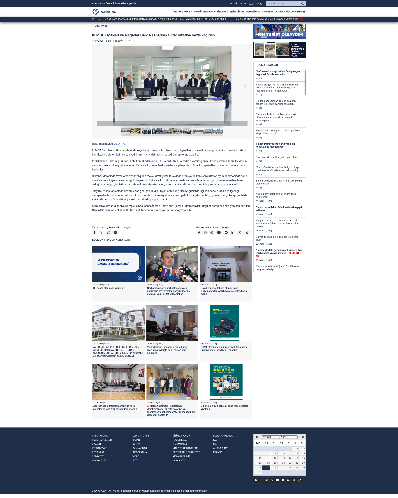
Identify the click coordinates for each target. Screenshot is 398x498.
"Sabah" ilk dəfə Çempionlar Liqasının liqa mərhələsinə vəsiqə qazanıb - (279, 253)
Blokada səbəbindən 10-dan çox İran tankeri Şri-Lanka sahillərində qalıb (276, 102)
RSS (215, 444)
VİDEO (298, 11)
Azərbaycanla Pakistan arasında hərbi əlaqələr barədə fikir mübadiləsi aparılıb (115, 407)
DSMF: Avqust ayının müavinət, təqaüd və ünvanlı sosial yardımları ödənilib (224, 349)
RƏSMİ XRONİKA (183, 11)
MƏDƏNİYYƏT (253, 11)
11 (268, 458)
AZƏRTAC (120, 143)
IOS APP (217, 452)
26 (275, 467)
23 (303, 463)
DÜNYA (136, 444)
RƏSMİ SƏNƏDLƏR (204, 11)
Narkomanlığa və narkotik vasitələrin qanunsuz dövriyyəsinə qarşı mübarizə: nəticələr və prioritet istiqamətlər (168, 291)
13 (283, 458)
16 (303, 458)
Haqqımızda (180, 440)
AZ (222, 3)
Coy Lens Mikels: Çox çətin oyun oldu (276, 157)
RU (227, 3)
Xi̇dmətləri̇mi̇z (181, 456)
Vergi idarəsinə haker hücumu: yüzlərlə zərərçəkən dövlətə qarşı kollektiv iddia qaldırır (277, 223)
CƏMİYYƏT (267, 11)
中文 (259, 3)
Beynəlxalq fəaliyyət (186, 452)
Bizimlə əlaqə (181, 435)
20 (283, 463)
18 (268, 463)
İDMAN (136, 440)
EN (231, 3)
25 (268, 467)
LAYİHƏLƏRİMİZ (283, 11)
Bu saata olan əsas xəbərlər (108, 288)
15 (297, 458)
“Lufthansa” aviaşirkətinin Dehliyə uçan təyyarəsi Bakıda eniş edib (278, 73)
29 (297, 467)
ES (245, 3)
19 (275, 463)
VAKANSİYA (179, 460)
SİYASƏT (222, 11)
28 (290, 467)
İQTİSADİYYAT (236, 11)
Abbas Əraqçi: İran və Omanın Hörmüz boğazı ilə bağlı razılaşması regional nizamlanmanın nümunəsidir (277, 87)
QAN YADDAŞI (139, 448)
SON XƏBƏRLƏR (268, 64)
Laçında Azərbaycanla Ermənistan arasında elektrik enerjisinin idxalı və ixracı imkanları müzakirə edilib (143, 19)
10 (260, 458)
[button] (172, 86)
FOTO (135, 460)
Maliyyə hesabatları (185, 448)
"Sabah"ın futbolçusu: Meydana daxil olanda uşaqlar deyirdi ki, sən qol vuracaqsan (276, 117)
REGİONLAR (98, 452)
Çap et (116, 40)
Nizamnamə (180, 444)
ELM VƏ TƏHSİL (140, 435)
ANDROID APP (220, 448)
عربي (252, 3)
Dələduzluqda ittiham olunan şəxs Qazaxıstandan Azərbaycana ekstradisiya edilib (224, 291)
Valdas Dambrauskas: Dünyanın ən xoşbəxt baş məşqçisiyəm (275, 145)
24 (260, 467)
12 (275, 458)
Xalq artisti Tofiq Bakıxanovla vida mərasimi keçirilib (254, 19)
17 (260, 463)
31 (260, 472)
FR (241, 3)
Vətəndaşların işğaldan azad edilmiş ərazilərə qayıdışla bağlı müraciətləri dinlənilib (167, 350)
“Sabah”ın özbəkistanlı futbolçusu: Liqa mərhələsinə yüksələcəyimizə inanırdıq (277, 169)
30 (303, 467)
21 (290, 463)
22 (297, 463)
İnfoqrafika (139, 452)
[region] (281, 171)
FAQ (215, 440)
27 (283, 467)
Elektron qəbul (223, 435)
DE (236, 3)
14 (290, 458)
